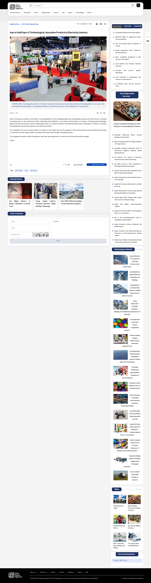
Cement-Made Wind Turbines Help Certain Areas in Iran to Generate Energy (128, 199)
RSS (87, 572)
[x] (148, 37)
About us (33, 572)
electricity (34, 171)
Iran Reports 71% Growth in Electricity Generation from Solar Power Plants (128, 158)
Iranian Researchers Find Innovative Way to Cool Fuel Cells (128, 178)
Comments (138, 26)
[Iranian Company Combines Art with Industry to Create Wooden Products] (127, 111)
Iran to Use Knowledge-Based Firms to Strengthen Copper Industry (128, 219)
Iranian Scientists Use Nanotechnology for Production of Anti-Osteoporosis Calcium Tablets (128, 233)
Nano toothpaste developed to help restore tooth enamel (128, 58)
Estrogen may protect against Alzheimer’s (128, 72)
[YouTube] (148, 41)
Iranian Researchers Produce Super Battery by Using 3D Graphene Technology (128, 192)
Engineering (14, 24)
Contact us (43, 572)
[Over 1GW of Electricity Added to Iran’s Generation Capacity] (71, 191)
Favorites (127, 26)
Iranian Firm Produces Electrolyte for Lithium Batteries (128, 185)
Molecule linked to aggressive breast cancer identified (128, 38)
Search (53, 572)
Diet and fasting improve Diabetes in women (128, 45)
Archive (61, 572)
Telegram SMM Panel (120, 560)
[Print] (97, 24)
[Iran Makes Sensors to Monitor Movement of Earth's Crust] (20, 191)
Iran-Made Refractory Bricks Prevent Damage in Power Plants (128, 136)
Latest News (117, 26)
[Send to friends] (105, 24)
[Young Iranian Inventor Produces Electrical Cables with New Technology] (45, 191)
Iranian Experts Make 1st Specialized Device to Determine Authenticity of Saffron (128, 241)
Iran (26, 171)
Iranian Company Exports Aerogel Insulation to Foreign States (128, 143)
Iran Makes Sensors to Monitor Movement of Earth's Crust (19, 203)
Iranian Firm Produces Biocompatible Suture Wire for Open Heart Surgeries (128, 172)
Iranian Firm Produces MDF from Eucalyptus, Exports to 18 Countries (128, 212)
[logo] (18, 7)
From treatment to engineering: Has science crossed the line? (128, 78)
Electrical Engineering (30, 24)
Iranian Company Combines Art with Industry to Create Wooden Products (127, 125)
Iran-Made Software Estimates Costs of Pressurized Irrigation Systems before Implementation (128, 150)
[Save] (101, 24)
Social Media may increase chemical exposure (128, 65)
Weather (70, 572)
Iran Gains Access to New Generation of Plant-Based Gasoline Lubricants (128, 165)
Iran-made (19, 171)
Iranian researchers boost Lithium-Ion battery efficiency (128, 51)
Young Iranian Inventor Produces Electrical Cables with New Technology (46, 203)
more (138, 249)
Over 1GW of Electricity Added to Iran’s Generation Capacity (71, 202)
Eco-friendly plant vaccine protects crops (128, 85)
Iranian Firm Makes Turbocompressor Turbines (128, 205)
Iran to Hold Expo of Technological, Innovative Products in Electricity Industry (49, 32)
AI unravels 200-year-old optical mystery (127, 33)
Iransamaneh (139, 578)
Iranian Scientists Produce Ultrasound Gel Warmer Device (128, 225)
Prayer (80, 572)
